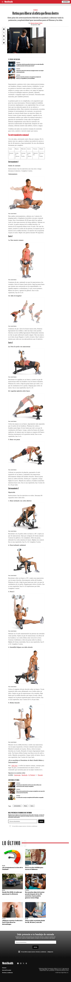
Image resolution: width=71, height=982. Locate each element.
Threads (40, 775)
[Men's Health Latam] (8, 2)
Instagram (17, 775)
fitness (25, 805)
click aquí (14, 765)
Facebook (24, 775)
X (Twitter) (32, 775)
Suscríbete (66, 1)
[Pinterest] (4, 36)
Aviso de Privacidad (6, 970)
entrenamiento (17, 805)
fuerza (32, 805)
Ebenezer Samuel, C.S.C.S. (36, 23)
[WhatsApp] (4, 39)
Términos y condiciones (7, 972)
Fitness (35, 10)
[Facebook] (4, 29)
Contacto (4, 967)
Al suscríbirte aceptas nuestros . (28, 826)
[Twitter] (4, 32)
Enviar (41, 821)
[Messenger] (4, 43)
